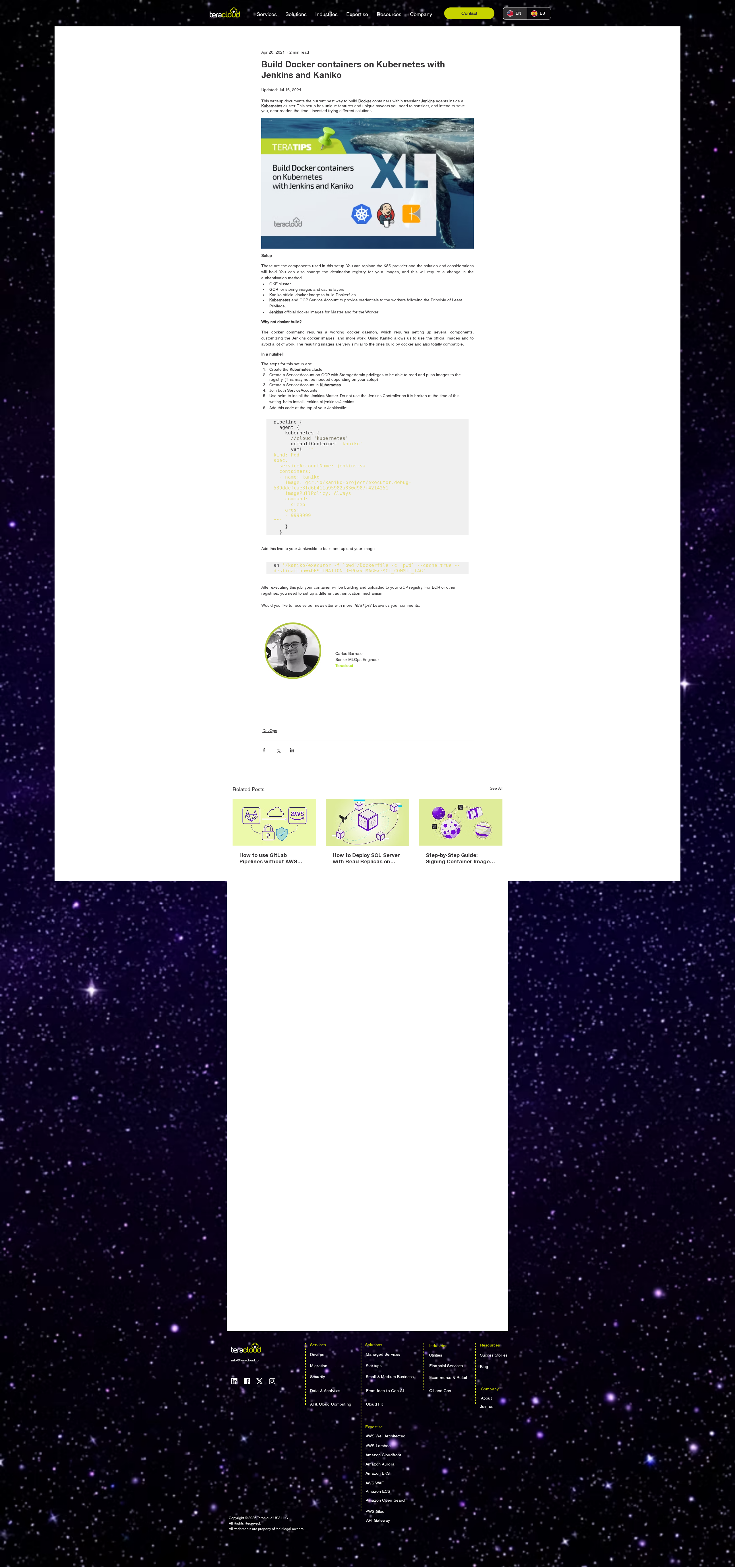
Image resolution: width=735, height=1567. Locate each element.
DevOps (269, 730)
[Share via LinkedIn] (292, 750)
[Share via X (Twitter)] (278, 750)
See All (496, 788)
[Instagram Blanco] (272, 1381)
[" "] (274, 822)
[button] (266, 14)
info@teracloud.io (245, 1360)
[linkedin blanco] (234, 1381)
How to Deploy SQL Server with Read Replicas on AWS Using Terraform (366, 859)
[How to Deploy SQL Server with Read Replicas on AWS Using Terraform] (367, 822)
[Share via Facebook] (264, 750)
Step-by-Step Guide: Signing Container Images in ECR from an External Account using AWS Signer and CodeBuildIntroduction (460, 859)
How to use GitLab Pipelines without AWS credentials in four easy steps (269, 859)
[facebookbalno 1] (247, 1381)
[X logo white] (259, 1381)
